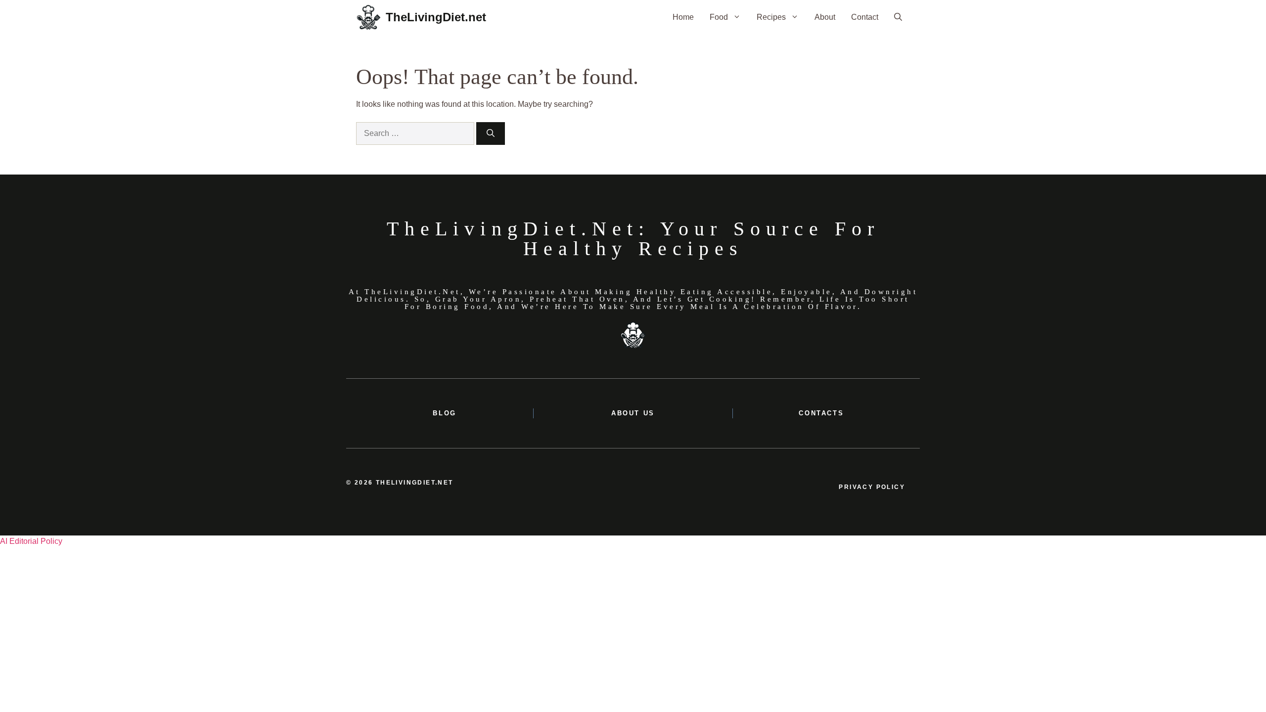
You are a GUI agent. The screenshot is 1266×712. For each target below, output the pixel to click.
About (824, 17)
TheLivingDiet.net (436, 17)
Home (683, 17)
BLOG (444, 413)
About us (633, 413)
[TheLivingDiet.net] (368, 17)
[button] (898, 17)
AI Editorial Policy (31, 541)
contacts (821, 413)
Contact (864, 17)
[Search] (490, 133)
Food (719, 17)
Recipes (771, 17)
